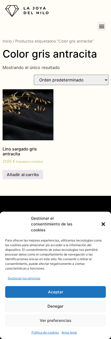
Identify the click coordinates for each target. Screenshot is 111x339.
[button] (103, 224)
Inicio (7, 41)
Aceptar (55, 291)
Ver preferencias (55, 320)
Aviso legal (69, 332)
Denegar (55, 306)
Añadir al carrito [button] (23, 174)
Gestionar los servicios (24, 278)
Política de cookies (45, 332)
